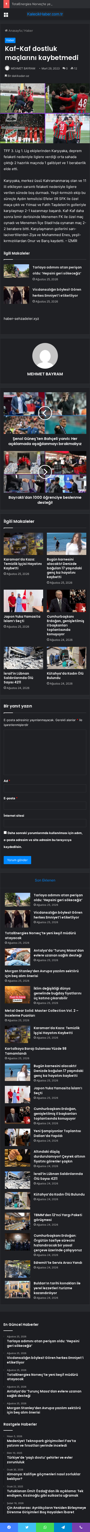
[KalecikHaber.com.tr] (45, 14)
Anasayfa (15, 30)
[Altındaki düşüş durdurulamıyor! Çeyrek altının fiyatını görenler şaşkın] (17, 1158)
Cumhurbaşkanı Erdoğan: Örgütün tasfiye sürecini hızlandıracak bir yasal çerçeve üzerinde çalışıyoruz (58, 1242)
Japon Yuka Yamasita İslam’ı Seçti (22, 618)
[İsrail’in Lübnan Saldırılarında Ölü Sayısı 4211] (23, 658)
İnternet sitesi (14, 815)
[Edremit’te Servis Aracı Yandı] (17, 1269)
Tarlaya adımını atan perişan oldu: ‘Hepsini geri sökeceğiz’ (58, 897)
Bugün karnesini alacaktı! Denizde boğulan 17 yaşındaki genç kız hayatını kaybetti (64, 568)
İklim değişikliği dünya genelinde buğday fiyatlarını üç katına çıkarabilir (57, 993)
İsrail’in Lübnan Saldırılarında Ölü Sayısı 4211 (18, 678)
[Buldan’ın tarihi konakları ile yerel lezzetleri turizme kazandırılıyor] (17, 1289)
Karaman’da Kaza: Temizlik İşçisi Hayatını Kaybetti (23, 563)
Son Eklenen (45, 880)
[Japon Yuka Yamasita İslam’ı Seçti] (23, 601)
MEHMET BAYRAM (23, 68)
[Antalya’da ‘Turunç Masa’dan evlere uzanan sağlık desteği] (17, 956)
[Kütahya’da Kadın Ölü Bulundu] (66, 658)
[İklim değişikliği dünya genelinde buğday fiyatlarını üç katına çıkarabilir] (17, 994)
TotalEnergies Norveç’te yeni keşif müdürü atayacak (49, 4)
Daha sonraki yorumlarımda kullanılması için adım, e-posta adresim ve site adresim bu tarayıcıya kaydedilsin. (43, 840)
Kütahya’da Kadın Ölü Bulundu (65, 675)
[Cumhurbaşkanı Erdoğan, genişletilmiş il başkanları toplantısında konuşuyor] (66, 601)
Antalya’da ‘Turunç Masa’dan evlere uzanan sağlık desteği (59, 953)
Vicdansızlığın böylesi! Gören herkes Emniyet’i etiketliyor (58, 915)
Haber (28, 30)
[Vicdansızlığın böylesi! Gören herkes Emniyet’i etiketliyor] (16, 295)
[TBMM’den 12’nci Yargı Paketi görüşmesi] (17, 1221)
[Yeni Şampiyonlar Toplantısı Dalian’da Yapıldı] (17, 1137)
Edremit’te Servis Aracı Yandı (58, 1262)
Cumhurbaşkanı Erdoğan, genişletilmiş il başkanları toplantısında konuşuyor (65, 625)
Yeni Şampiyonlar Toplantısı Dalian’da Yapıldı (57, 1133)
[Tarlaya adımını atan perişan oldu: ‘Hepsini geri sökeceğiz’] (16, 271)
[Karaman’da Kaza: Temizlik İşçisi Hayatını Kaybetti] (23, 544)
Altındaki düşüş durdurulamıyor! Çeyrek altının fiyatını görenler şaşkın (59, 1156)
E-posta (11, 798)
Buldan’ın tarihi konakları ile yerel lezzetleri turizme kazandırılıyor (57, 1288)
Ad (7, 781)
